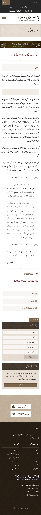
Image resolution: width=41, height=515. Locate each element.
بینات (36, 461)
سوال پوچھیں (21, 385)
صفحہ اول (36, 450)
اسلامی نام (35, 469)
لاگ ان (35, 2)
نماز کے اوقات (14, 461)
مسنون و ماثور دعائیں (13, 458)
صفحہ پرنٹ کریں (33, 320)
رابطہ (16, 465)
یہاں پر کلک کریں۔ (34, 438)
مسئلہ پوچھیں (14, 450)
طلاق (33, 293)
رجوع (32, 301)
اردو (6, 2)
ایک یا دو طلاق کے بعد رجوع (27, 308)
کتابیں (36, 465)
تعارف (36, 454)
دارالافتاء (36, 458)
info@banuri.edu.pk (32, 495)
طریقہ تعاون (14, 469)
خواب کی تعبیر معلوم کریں (12, 454)
